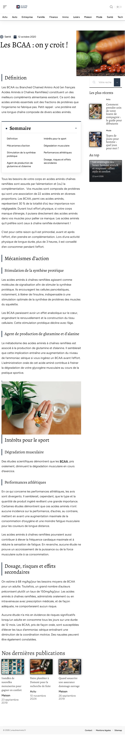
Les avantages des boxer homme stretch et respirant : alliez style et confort (105, 167)
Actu (33, 691)
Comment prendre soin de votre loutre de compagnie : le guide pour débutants (114, 114)
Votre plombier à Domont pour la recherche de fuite (40, 682)
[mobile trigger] (5, 7)
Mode (108, 130)
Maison (6, 695)
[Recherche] (111, 7)
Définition (12, 138)
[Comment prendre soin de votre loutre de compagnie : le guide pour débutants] (95, 111)
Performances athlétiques (58, 152)
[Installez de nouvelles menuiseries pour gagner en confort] (13, 666)
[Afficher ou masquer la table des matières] (54, 128)
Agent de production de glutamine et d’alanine (20, 164)
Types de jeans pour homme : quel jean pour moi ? (112, 141)
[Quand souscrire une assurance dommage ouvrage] (70, 666)
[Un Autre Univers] (22, 7)
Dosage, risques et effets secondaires (57, 161)
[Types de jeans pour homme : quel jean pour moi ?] (95, 139)
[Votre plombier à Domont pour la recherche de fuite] (41, 666)
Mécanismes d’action (18, 145)
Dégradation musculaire (57, 145)
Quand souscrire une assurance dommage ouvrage (69, 682)
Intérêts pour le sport (55, 138)
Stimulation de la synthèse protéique (21, 154)
